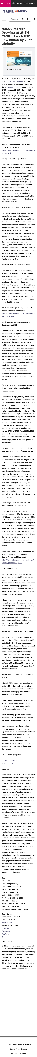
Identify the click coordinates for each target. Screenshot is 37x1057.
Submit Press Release (18, 1049)
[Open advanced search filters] (28, 19)
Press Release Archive (22, 1044)
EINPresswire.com (15, 81)
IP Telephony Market (10, 760)
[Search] (23, 19)
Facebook (6, 931)
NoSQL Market (13, 87)
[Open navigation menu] (4, 19)
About (8, 1044)
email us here (7, 923)
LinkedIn (5, 928)
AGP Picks (5, 3)
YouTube (5, 934)
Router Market (7, 763)
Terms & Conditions (18, 1053)
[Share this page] (33, 19)
